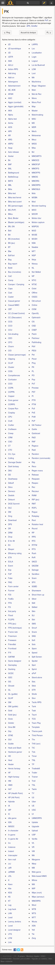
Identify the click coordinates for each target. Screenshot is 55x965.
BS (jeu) (11, 243)
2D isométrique (14, 48)
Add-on (11, 77)
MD (33, 123)
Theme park (37, 731)
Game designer (14, 660)
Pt (33, 396)
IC (9, 814)
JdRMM (11, 872)
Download (12, 520)
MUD (34, 230)
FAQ (10, 582)
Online (34, 305)
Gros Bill (11, 727)
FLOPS (11, 619)
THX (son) (36, 743)
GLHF (10, 698)
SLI (33, 615)
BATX (10, 181)
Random (35, 454)
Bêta (10, 189)
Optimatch (36, 317)
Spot (34, 665)
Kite (9, 888)
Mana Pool (36, 102)
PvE (33, 412)
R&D (34, 437)
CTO (10, 449)
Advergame (13, 81)
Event (10, 565)
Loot (34, 73)
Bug (9, 259)
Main (34, 89)
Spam (34, 648)
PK (33, 367)
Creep (10, 433)
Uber (34, 801)
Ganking (11, 669)
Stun (34, 698)
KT (9, 900)
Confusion (12, 379)
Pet (33, 354)
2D (9, 44)
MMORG (35, 181)
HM (9, 780)
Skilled (34, 607)
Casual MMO (13, 305)
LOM (34, 69)
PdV (33, 346)
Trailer (34, 772)
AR (9, 135)
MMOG (35, 176)
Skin (33, 611)
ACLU (10, 65)
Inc (9, 843)
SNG (34, 636)
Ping (34, 363)
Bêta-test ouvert (15, 201)
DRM (10, 532)
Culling (11, 458)
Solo (34, 644)
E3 (9, 545)
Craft (10, 421)
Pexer (34, 358)
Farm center (13, 586)
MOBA (34, 197)
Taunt (34, 714)
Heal (10, 760)
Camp (10, 280)
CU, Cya (11, 454)
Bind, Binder (13, 218)
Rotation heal (37, 524)
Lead (10, 917)
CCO (10, 325)
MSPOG (35, 226)
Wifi (33, 884)
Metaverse (36, 135)
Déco (10, 487)
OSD (34, 325)
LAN (10, 913)
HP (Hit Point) (14, 797)
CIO (9, 350)
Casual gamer (14, 301)
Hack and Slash (14, 747)
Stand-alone (37, 677)
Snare (34, 632)
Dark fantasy (13, 466)
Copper (11, 396)
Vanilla (34, 838)
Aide (50, 958)
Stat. (34, 681)
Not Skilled (36, 272)
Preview (35, 387)
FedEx (11, 598)
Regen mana (37, 470)
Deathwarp (12, 478)
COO (10, 383)
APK (28, 26)
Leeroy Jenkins (14, 921)
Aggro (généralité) (15, 106)
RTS (34, 549)
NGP (34, 255)
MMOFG (35, 168)
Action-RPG (13, 69)
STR (34, 689)
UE (33, 805)
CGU (43, 956)
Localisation (37, 52)
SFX (33, 582)
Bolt (9, 230)
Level (10, 925)
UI (33, 814)
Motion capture (38, 222)
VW (33, 851)
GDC (10, 677)
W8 (33, 855)
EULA (10, 561)
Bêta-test (12, 193)
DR (9, 528)
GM (9, 702)
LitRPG (35, 44)
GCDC (11, 673)
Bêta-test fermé (14, 197)
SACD (34, 561)
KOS (10, 892)
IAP (9, 809)
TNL (33, 760)
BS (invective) (14, 238)
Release (35, 474)
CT (9, 445)
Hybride (11, 801)
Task (34, 710)
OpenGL (35, 313)
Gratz (10, 718)
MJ (33, 152)
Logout (35, 61)
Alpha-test (12, 118)
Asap (10, 147)
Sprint (34, 669)
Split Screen (37, 656)
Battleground (13, 172)
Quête (34, 429)
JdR (9, 867)
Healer (11, 764)
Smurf (34, 627)
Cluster (11, 367)
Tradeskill (36, 768)
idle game (12, 818)
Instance (11, 847)
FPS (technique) (15, 627)
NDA (34, 243)
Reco (34, 466)
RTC (34, 540)
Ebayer (11, 549)
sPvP (34, 673)
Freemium (12, 636)
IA (9, 805)
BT (9, 247)
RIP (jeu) (35, 499)
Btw (9, 251)
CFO (10, 342)
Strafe (34, 694)
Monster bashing (39, 205)
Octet (34, 288)
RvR (33, 557)
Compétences (14, 375)
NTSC (34, 284)
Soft (33, 640)
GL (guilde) (13, 694)
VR (33, 847)
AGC (10, 98)
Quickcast (36, 433)
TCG (34, 718)
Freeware (12, 640)
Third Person (37, 735)
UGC (34, 809)
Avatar (11, 156)
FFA (10, 603)
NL (33, 267)
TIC (33, 747)
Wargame (36, 859)
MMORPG (36, 185)
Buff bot (11, 255)
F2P (10, 574)
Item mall (12, 859)
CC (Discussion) (15, 317)
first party (12, 611)
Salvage (35, 569)
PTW (34, 404)
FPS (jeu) (12, 623)
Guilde (11, 743)
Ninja (34, 259)
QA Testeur (36, 425)
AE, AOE (11, 89)
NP (33, 276)
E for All (11, 540)
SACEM (35, 565)
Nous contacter (6, 961)
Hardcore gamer (15, 752)
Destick (11, 495)
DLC (10, 507)
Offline (34, 292)
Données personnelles (21, 958)
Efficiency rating (14, 553)
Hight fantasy (13, 776)
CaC (10, 276)
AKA (10, 110)
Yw (33, 934)
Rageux (35, 445)
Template (36, 727)
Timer (34, 756)
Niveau (35, 263)
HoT (10, 789)
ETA (10, 557)
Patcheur (35, 338)
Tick (33, 752)
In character (13, 830)
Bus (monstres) (14, 272)
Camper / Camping (16, 284)
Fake (10, 578)
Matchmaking (37, 114)
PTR (34, 400)
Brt (9, 234)
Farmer (11, 590)
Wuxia (34, 921)
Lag (9, 905)
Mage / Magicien (39, 85)
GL (9, 689)
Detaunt (11, 499)
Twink (34, 789)
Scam (34, 578)
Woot (34, 905)
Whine (34, 880)
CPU (10, 416)
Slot (33, 619)
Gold (10, 710)
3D (9, 52)
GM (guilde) (13, 706)
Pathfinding (36, 342)
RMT (34, 503)
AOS (10, 127)
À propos (21, 956)
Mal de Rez (36, 94)
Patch (34, 334)
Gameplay (12, 665)
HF (9, 772)
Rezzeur (35, 491)
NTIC (34, 280)
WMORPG (36, 900)
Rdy (33, 462)
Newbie (35, 247)
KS (9, 896)
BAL (10, 168)
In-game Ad (13, 838)
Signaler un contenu (39, 958)
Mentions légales (33, 956)
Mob (34, 193)
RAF (34, 441)
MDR (34, 127)
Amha (10, 123)
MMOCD (35, 160)
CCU (10, 329)
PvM (34, 416)
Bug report (12, 263)
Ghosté (11, 685)
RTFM (34, 545)
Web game (36, 872)
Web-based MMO (39, 876)
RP (33, 532)
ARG (10, 139)
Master (35, 110)
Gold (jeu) (12, 714)
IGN (9, 822)
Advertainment (14, 85)
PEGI (34, 350)
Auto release (13, 152)
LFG (10, 934)
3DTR (10, 56)
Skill (33, 603)
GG (9, 681)
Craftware (12, 429)
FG (9, 607)
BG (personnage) (15, 205)
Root (34, 520)
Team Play (36, 723)
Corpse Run (13, 408)
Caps (10, 288)
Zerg (34, 938)
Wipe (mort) (37, 892)
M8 (33, 77)
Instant (11, 851)
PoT (33, 383)
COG (10, 371)
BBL (10, 185)
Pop (33, 379)
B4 (9, 160)
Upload (35, 830)
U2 (33, 797)
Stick (34, 685)
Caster (11, 296)
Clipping (11, 358)
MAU (34, 118)
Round (34, 528)
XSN (34, 925)
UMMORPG (37, 818)
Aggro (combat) (14, 102)
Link (10, 942)
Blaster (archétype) (16, 222)
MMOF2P (36, 164)
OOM (34, 309)
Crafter (11, 425)
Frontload (12, 648)
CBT (10, 309)
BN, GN (11, 226)
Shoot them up (38, 594)
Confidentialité (6, 958)
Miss (34, 147)
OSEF (34, 329)
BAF (10, 164)
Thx (33, 739)
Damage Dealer (14, 462)
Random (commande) (41, 458)
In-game (11, 834)
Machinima (36, 81)
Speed (34, 652)
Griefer (11, 723)
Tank (34, 706)
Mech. (34, 131)
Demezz (11, 491)
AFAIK (10, 94)
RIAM (34, 495)
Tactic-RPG (36, 702)
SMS (34, 623)
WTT (34, 917)
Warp (34, 863)
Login (34, 56)
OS (33, 321)
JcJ (9, 863)
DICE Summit (13, 503)
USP (34, 834)
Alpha (10, 114)
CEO (10, 338)
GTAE (10, 735)
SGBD (34, 586)
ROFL (34, 507)
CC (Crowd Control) (16, 313)
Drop (10, 536)
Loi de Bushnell (38, 65)
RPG (34, 536)
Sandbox (35, 574)
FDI (9, 594)
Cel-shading (13, 334)
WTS (34, 913)
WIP (33, 888)
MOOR (35, 214)
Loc (33, 48)
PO (33, 375)
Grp (9, 731)
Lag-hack (12, 909)
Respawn (36, 478)
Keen (10, 884)
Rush (34, 553)
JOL (10, 876)
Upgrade (35, 826)
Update (35, 822)
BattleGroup (13, 176)
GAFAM (11, 656)
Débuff (11, 483)
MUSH (34, 238)
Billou (10, 214)
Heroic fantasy (14, 768)
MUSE (34, 234)
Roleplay (35, 516)
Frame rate (13, 632)
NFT (34, 251)
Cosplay (11, 412)
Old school (36, 301)
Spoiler (35, 660)
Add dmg (12, 73)
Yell (33, 929)
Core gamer (13, 400)
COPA (10, 387)
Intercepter (12, 855)
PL (33, 371)
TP (33, 764)
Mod (34, 201)
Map (34, 106)
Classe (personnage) (17, 354)
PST (33, 392)
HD (9, 756)
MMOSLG (36, 189)
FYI (9, 652)
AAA (10, 61)
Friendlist (12, 644)
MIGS (34, 143)
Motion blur (36, 218)
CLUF (10, 363)
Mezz (34, 139)
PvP (46, 20)
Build (10, 267)
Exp (9, 569)
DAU (10, 470)
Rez (33, 487)
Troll (33, 780)
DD (9, 474)
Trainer (35, 776)
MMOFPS (36, 172)
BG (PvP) (12, 209)
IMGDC (11, 826)
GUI (9, 739)
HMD (10, 785)
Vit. (33, 843)
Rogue (34, 512)
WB (33, 867)
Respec (35, 483)
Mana (34, 98)
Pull (33, 408)
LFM (10, 938)
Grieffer (34, 26)
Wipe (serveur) (38, 896)
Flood (10, 615)
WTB (34, 909)
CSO (10, 441)
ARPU (10, 143)
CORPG (11, 404)
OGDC (34, 296)
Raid (34, 449)
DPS (10, 524)
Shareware (36, 590)
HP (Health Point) (15, 793)
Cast (10, 292)
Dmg (10, 516)
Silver (34, 598)
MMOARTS (36, 156)
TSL (33, 785)
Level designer (14, 929)
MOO (34, 209)
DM (9, 512)
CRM (10, 437)
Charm (11, 346)
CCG (10, 321)
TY (33, 793)
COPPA (11, 392)
